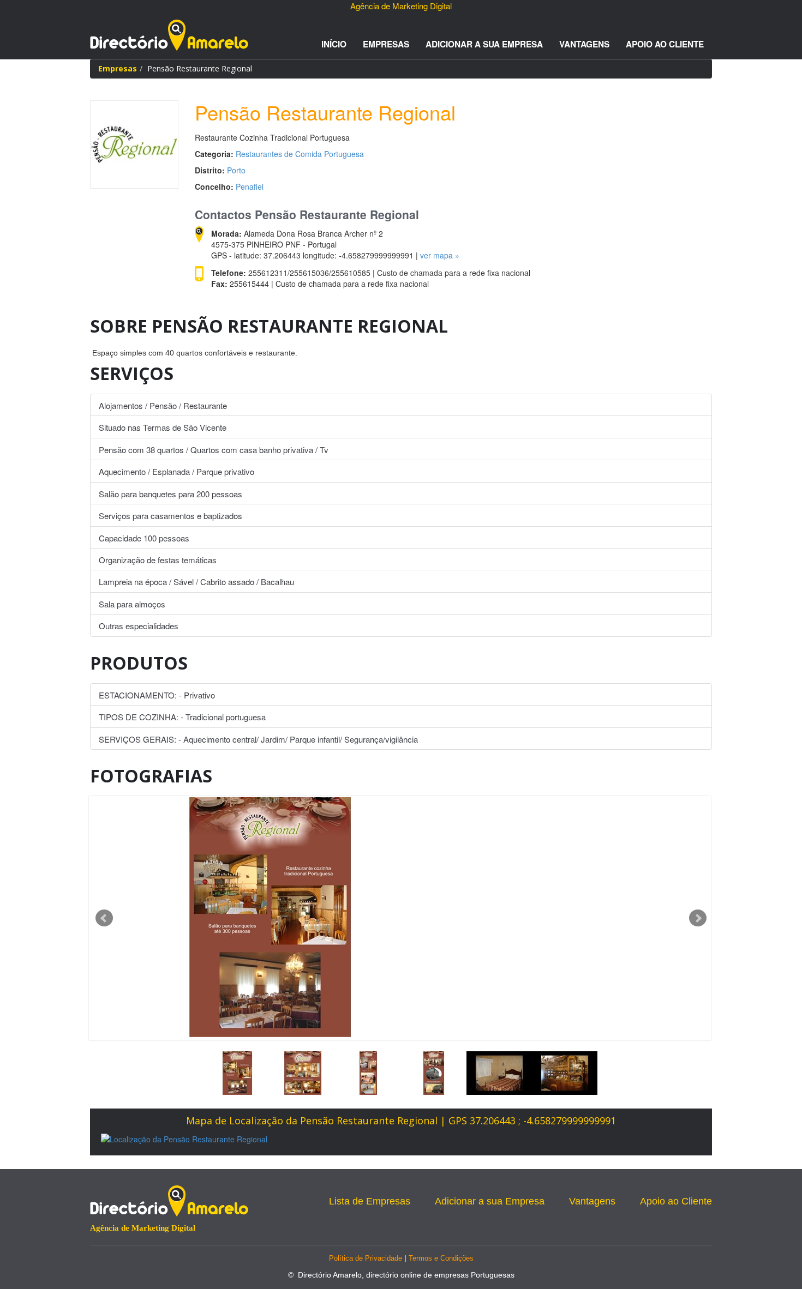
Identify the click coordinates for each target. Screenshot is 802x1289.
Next (698, 918)
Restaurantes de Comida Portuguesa (300, 153)
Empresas (386, 44)
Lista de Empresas (369, 1201)
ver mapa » (439, 255)
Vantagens (584, 44)
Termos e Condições (441, 1258)
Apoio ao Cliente (665, 44)
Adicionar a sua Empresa (484, 44)
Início (333, 44)
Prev (104, 918)
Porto (236, 170)
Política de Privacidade (365, 1258)
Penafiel (250, 186)
